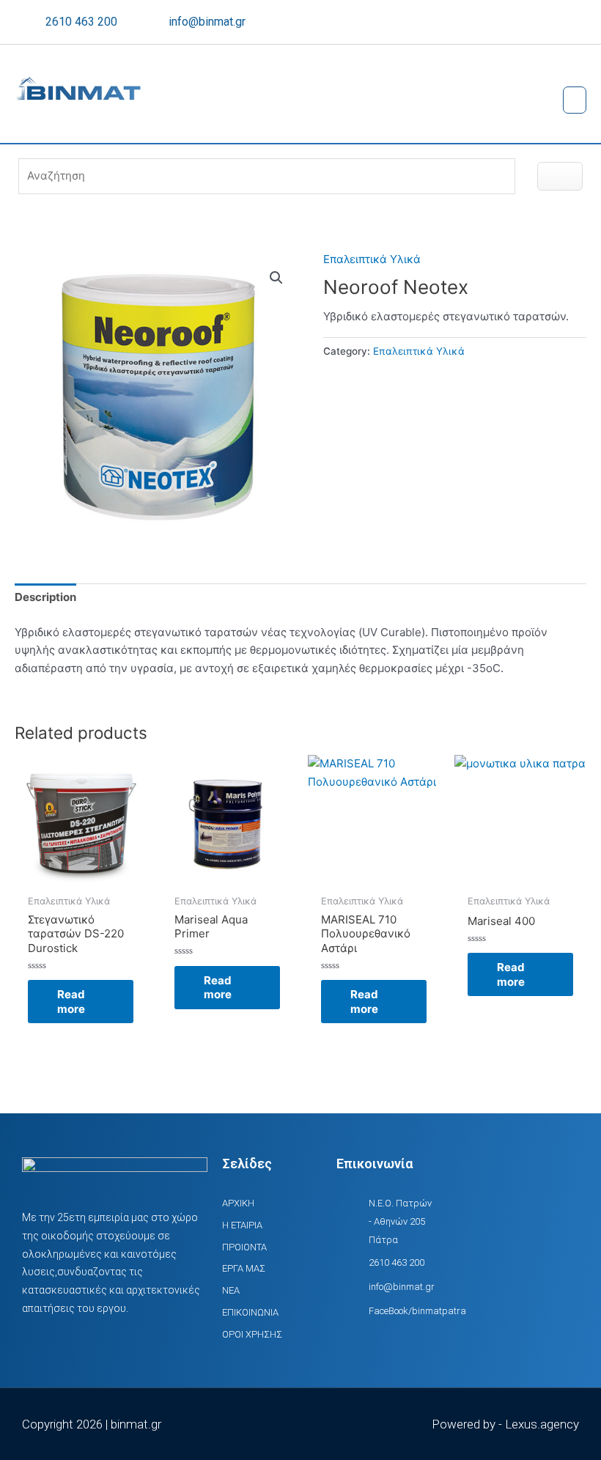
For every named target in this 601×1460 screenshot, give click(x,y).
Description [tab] (45, 597)
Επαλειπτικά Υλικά (372, 259)
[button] (574, 100)
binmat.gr (136, 1424)
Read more (71, 1001)
